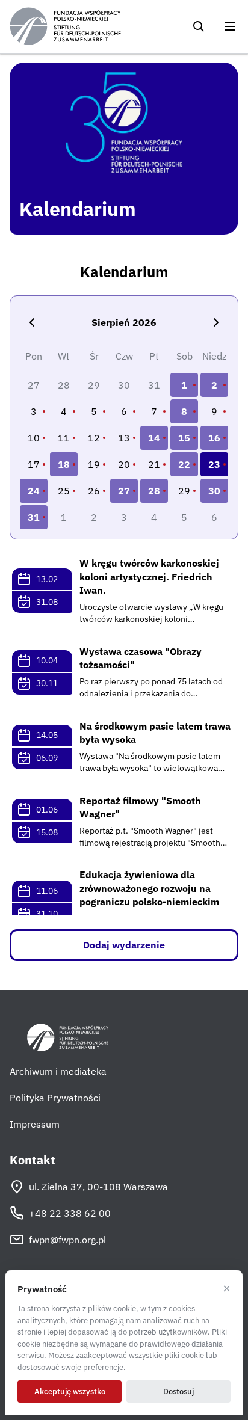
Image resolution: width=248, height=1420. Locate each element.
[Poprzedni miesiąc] (32, 322)
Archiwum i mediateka (58, 1071)
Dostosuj (178, 1391)
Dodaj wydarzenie (124, 945)
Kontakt (32, 1160)
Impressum (35, 1124)
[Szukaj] (198, 26)
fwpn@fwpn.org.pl (67, 1240)
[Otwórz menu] (230, 26)
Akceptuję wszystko (69, 1391)
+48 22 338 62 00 (70, 1213)
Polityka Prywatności (55, 1098)
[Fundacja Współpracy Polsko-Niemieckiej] (65, 26)
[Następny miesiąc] (216, 322)
